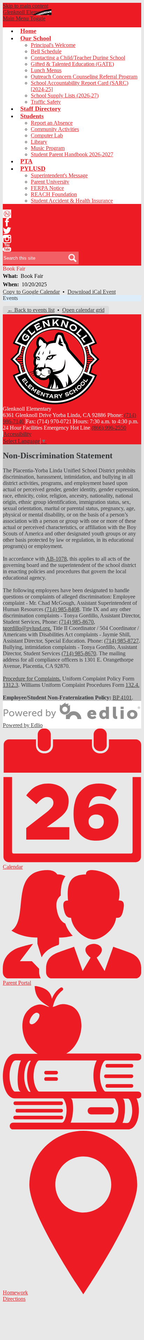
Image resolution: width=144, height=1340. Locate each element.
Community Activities (55, 129)
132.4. (132, 685)
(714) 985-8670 (76, 622)
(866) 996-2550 (109, 428)
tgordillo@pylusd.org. (27, 628)
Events (10, 298)
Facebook (7, 222)
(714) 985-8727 (121, 641)
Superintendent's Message (59, 175)
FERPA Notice (47, 188)
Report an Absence (52, 123)
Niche (7, 214)
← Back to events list (31, 310)
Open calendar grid (83, 310)
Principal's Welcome (53, 45)
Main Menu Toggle (24, 18)
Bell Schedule (46, 51)
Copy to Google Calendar (31, 292)
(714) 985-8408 (62, 609)
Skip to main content (25, 6)
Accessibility (17, 434)
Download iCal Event (91, 292)
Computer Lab (47, 135)
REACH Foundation (54, 194)
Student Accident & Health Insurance (72, 201)
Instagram (7, 239)
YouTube (7, 247)
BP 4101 (122, 697)
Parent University (50, 182)
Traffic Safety (46, 102)
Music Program (48, 148)
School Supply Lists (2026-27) (65, 95)
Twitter (7, 230)
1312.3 (10, 685)
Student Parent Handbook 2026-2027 (72, 154)
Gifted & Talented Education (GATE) (72, 64)
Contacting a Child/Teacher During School (78, 58)
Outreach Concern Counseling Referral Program (84, 77)
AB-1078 (56, 559)
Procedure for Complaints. (32, 679)
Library (39, 142)
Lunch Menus (46, 70)
